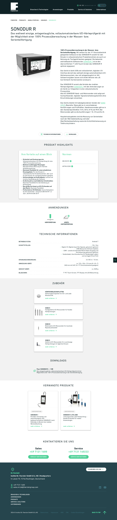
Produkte (14, 499)
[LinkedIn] (100, 487)
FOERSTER (14, 20)
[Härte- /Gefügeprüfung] (67, 219)
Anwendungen (16, 497)
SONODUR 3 (88, 62)
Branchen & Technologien (20, 495)
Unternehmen (16, 504)
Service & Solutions (18, 502)
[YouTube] (105, 487)
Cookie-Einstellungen (77, 512)
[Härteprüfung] (50, 219)
